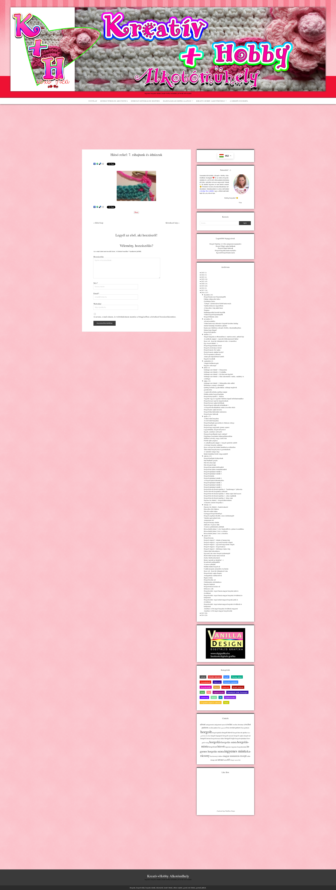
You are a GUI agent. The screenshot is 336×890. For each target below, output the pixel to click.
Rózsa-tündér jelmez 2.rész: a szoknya (215, 531)
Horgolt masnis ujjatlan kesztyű (213, 352)
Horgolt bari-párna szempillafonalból (215, 469)
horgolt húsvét (227, 732)
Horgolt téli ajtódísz (210, 332)
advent (203, 724)
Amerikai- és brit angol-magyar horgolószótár (218, 611)
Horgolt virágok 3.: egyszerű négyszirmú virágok (219, 544)
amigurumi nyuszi (220, 725)
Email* (96, 293)
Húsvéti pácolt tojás (210, 465)
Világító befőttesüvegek (211, 363)
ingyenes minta (235, 751)
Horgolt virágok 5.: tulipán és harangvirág (217, 540)
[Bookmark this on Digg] (103, 164)
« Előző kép (98, 222)
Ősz (209, 692)
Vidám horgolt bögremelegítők (213, 314)
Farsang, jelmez (237, 677)
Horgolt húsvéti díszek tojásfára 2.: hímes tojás (218, 498)
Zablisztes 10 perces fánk (211, 525)
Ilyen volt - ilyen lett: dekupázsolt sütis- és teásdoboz (220, 341)
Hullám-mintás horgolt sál (212, 566)
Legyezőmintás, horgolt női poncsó (215, 429)
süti (216, 760)
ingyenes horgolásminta (238, 747)
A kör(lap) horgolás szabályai (213, 445)
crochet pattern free (214, 728)
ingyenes (228, 747)
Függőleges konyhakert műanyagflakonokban (218, 436)
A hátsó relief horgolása (211, 418)
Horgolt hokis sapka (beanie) (213, 573)
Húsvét (216, 687)
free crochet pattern (233, 727)
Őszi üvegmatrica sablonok (212, 354)
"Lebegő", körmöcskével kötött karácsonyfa (217, 303)
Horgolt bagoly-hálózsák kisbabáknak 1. (216, 405)
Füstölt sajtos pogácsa (210, 440)
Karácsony (225, 687)
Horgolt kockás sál (210, 580)
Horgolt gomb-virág (210, 425)
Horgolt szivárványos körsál (212, 348)
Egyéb (226, 677)
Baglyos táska (208, 578)
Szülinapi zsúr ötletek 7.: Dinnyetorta (215, 370)
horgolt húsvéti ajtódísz (240, 733)
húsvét (221, 746)
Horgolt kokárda (209, 476)
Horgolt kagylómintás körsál (213, 345)
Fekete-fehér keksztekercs (212, 551)
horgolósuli (213, 746)
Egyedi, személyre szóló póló (213, 432)
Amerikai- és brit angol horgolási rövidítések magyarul (221, 609)
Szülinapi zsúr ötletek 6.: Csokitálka (215, 372)
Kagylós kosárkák (209, 359)
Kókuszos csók (208, 589)
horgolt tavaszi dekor (217, 738)
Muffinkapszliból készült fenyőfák (214, 312)
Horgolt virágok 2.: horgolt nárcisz (214, 547)
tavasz (221, 759)
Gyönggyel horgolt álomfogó (213, 513)
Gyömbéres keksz (209, 301)
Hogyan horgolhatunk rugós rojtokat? (215, 434)
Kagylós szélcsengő (210, 365)
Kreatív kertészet (238, 687)
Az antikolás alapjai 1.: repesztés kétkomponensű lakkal (221, 339)
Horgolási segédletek (230, 682)
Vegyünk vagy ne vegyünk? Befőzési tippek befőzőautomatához (223, 399)
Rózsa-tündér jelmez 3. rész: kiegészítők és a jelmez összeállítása (224, 529)
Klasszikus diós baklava (211, 509)
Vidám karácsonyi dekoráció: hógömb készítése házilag (221, 323)
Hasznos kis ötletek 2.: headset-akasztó (216, 507)
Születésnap (204, 697)
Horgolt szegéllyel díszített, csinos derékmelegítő (219, 516)
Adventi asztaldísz (209, 321)
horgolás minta (229, 742)
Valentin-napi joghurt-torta (212, 518)
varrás (236, 760)
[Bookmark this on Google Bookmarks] (94, 164)
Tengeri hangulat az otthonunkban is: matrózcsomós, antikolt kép (224, 337)
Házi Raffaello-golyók (210, 460)
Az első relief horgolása (211, 421)
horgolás (215, 742)
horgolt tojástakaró (241, 738)
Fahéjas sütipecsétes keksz (212, 299)
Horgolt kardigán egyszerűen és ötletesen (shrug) (219, 423)
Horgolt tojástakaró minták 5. (213, 474)
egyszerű (223, 728)
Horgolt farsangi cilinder (211, 522)
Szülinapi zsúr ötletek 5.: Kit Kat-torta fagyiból (218, 374)
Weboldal (97, 303)
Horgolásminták (206, 687)
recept (243, 755)
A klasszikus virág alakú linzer (213, 308)
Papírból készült (219, 692)
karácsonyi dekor (216, 756)
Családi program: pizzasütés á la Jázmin (216, 569)
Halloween (217, 682)
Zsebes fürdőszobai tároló (212, 558)
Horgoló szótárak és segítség (145, 101)
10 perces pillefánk (210, 564)
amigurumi (210, 724)
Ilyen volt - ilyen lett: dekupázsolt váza (216, 571)
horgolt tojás (230, 738)
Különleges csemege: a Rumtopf (214, 385)
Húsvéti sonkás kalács (211, 511)
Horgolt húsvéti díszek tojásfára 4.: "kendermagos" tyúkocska (223, 489)
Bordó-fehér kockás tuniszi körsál (214, 555)
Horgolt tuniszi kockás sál (212, 586)
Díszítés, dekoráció (215, 677)
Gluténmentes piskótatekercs (213, 582)
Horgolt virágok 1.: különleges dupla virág (217, 549)
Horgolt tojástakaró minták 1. (213, 487)
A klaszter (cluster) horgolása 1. (214, 502)
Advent (203, 677)
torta (225, 760)
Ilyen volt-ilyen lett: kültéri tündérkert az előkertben (219, 447)
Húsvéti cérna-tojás (210, 463)
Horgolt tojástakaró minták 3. (213, 482)
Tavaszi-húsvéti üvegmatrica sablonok (215, 491)
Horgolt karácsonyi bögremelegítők (215, 297)
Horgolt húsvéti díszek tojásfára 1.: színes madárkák (220, 496)
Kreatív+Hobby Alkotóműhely (210, 101)
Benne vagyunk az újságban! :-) (214, 560)
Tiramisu (206, 310)
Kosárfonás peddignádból (212, 562)
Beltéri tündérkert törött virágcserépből (216, 454)
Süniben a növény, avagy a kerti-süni (215, 438)
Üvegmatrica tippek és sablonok (210, 702)
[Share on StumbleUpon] (97, 164)
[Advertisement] (168, 123)
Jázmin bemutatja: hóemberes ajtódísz (215, 326)
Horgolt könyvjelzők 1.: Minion (214, 396)
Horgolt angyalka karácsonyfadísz (225, 250)
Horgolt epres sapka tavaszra (213, 410)
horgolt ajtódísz (217, 732)
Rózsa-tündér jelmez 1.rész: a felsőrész (216, 533)
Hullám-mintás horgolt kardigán (214, 394)
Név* (95, 283)
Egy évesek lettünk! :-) (211, 343)
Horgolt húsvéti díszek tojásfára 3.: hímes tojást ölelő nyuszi (222, 493)
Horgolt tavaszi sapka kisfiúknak (214, 403)
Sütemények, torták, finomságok (237, 692)
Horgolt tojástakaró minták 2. (213, 485)
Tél (220, 697)
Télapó (232, 760)
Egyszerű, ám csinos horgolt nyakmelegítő (217, 553)
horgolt (206, 731)
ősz (239, 760)
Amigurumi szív (209, 520)
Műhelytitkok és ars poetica (114, 101)
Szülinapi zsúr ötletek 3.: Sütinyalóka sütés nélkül (219, 383)
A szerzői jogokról (239, 101)
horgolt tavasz (205, 738)
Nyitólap (92, 101)
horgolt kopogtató (216, 735)
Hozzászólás (98, 256)
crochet (229, 724)
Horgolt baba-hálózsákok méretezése (215, 412)
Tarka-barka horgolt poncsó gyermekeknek (217, 449)
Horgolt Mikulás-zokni (211, 317)
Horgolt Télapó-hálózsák (225, 248)
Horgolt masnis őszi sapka (212, 350)
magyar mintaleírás (231, 755)
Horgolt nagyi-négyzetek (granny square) (216, 427)
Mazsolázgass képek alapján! (177, 101)
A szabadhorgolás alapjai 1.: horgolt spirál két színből (220, 443)
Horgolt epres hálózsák (211, 414)
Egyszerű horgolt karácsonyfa (225, 253)
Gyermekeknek (205, 682)
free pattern (245, 727)
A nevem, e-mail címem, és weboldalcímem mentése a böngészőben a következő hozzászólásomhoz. (134, 316)
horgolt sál (247, 736)
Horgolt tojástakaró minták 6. (213, 471)
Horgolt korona (208, 538)
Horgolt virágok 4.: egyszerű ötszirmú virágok (218, 542)
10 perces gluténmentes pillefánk (214, 527)
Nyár (202, 692)
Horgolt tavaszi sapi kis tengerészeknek (216, 401)
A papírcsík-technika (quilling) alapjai (215, 392)
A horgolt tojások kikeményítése (214, 480)
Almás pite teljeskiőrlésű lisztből (214, 356)
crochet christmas (238, 725)
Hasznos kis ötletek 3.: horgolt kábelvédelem (218, 500)
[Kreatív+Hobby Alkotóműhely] (168, 90)
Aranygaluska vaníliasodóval (213, 575)
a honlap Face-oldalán (207, 191)
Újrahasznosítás (230, 697)
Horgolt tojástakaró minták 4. (213, 478)
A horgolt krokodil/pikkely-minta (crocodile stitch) (219, 407)
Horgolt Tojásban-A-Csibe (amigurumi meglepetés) (225, 244)
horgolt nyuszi (228, 735)
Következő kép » (172, 222)
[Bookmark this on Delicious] (100, 164)
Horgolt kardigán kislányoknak (213, 458)
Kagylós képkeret (209, 584)
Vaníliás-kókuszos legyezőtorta (213, 306)
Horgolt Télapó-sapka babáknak (225, 246)
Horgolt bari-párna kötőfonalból (214, 467)
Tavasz (214, 697)
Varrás (226, 702)
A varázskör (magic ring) (211, 452)
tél (228, 759)
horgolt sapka (238, 735)
